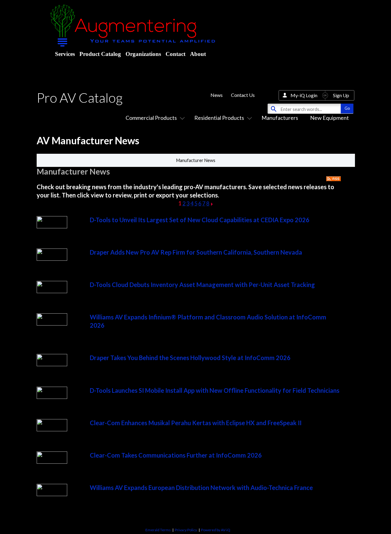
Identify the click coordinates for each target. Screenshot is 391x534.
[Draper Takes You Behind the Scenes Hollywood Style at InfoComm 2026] (52, 364)
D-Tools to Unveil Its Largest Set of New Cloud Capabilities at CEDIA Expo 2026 (199, 219)
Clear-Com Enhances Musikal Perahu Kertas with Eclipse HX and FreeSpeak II (195, 422)
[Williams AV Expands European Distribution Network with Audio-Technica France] (52, 494)
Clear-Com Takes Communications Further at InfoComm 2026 (176, 455)
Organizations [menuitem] (143, 54)
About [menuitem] (198, 54)
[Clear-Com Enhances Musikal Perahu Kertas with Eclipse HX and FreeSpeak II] (52, 429)
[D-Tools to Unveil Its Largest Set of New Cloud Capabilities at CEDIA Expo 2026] (52, 226)
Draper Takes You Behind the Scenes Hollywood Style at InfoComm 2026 (190, 357)
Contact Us (243, 95)
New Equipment (329, 117)
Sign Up (341, 95)
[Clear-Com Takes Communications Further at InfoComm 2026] (52, 461)
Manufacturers (279, 117)
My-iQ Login (304, 95)
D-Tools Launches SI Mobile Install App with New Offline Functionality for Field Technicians (214, 390)
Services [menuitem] (65, 54)
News (216, 95)
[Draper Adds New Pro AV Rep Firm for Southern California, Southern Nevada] (52, 258)
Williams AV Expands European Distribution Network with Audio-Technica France (201, 487)
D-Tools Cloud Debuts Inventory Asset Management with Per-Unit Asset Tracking (202, 284)
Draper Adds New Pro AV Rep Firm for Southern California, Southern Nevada (196, 252)
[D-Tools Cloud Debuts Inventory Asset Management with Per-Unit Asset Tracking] (52, 291)
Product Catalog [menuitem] (100, 54)
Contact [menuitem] (175, 54)
